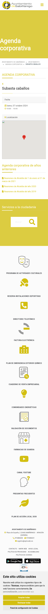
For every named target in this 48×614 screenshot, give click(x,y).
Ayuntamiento (34, 62)
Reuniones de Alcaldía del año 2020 (20, 186)
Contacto (13, 549)
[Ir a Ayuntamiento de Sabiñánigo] (17, 5)
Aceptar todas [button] (24, 597)
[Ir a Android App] (14, 561)
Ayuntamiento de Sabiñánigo (13, 62)
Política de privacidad (17, 552)
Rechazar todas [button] (24, 603)
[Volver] (24, 84)
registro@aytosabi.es (25, 541)
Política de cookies (24, 555)
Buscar (32, 222)
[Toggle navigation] (42, 6)
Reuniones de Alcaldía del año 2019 (20, 191)
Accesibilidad (33, 552)
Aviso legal (33, 549)
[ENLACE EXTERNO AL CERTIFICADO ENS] (24, 568)
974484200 (18, 538)
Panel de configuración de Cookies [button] (24, 608)
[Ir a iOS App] (32, 561)
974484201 (30, 538)
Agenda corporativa (13, 64)
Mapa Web (23, 549)
